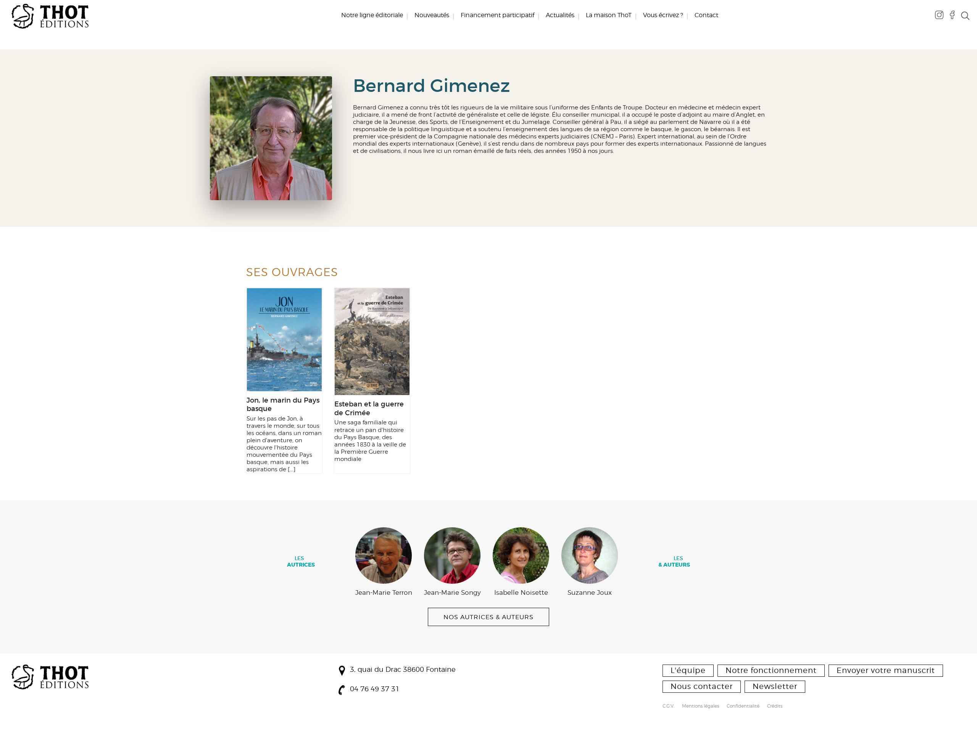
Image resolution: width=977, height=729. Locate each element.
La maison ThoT (609, 15)
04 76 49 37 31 (375, 689)
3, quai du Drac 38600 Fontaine (403, 669)
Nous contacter (702, 686)
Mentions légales (700, 706)
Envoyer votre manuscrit (886, 670)
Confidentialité (743, 706)
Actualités (560, 15)
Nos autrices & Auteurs (488, 617)
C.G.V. (668, 706)
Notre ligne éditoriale (372, 15)
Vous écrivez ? (663, 15)
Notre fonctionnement (771, 670)
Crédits (774, 706)
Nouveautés (431, 15)
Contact (706, 15)
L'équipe (688, 670)
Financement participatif (497, 15)
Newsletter (775, 686)
